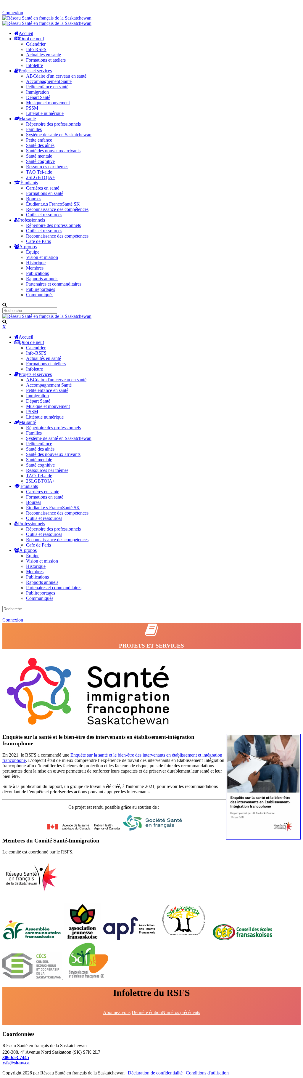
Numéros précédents (181, 1012)
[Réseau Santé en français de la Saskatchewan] (46, 17)
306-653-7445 (15, 1057)
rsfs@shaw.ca (16, 1062)
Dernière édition (147, 1012)
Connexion (12, 12)
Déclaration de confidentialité (155, 1072)
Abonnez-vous (116, 1012)
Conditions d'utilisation (207, 1072)
